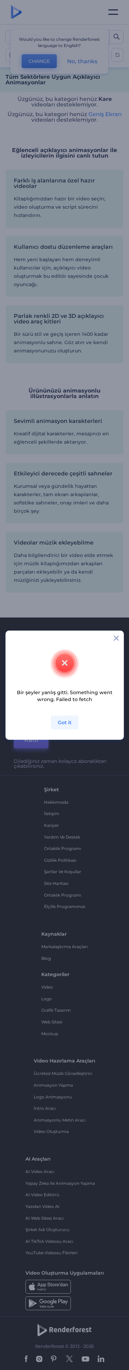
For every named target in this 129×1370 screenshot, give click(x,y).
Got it (65, 722)
